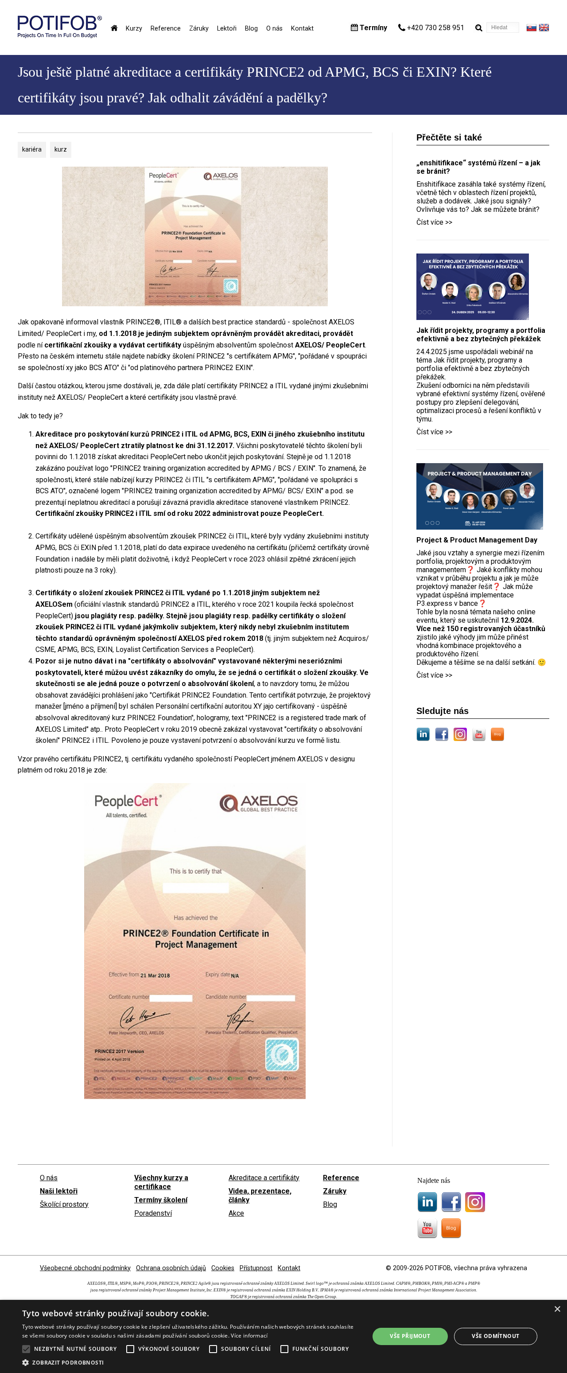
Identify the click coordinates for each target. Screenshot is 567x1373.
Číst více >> (434, 222)
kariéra (32, 149)
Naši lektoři (59, 1191)
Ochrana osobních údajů (171, 1268)
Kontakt (302, 28)
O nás (274, 28)
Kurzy (134, 28)
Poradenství (153, 1213)
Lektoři (227, 28)
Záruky (199, 28)
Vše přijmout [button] (410, 1336)
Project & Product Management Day (476, 540)
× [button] (557, 1309)
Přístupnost (256, 1268)
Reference (166, 28)
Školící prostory (64, 1204)
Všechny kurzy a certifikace (161, 1182)
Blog (251, 28)
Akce (236, 1213)
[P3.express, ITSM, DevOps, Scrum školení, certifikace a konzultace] (60, 35)
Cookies (222, 1268)
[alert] (283, 1336)
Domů (114, 28)
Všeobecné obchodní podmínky (85, 1268)
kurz (60, 149)
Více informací (249, 1335)
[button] (190, 1362)
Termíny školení (160, 1200)
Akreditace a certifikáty (264, 1178)
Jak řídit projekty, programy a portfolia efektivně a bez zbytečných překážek (480, 334)
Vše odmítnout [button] (495, 1336)
